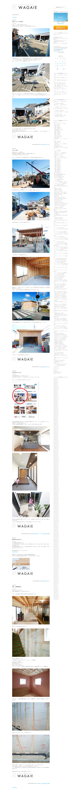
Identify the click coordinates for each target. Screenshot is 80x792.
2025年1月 (55, 396)
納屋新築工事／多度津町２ (58, 343)
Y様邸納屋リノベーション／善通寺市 (60, 143)
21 (57, 65)
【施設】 (55, 362)
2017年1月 (55, 517)
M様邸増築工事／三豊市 (58, 129)
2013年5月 (55, 573)
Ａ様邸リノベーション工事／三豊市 (59, 157)
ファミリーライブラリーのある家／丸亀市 (61, 264)
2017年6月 (55, 511)
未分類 (55, 370)
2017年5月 (55, 512)
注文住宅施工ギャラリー (57, 371)
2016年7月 (55, 525)
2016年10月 (55, 521)
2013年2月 (55, 577)
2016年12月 (55, 518)
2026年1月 (55, 385)
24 (62, 65)
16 (60, 63)
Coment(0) (43, 144)
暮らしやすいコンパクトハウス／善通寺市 (61, 328)
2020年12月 (55, 457)
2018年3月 (55, 499)
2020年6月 (55, 465)
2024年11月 (55, 399)
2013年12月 (55, 564)
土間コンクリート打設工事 (17, 21)
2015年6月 (55, 541)
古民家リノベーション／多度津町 (59, 152)
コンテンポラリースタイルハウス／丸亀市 (61, 239)
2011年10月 (55, 597)
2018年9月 (55, 492)
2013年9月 (55, 568)
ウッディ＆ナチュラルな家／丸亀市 (59, 231)
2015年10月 (55, 536)
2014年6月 (55, 557)
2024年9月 (55, 401)
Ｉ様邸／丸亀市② (57, 161)
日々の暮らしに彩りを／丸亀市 (59, 325)
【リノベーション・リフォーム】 (59, 123)
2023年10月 (55, 414)
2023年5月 (55, 420)
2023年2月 (55, 424)
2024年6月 (55, 405)
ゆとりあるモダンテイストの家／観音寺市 (61, 225)
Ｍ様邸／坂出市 (56, 165)
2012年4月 (55, 590)
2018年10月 (55, 490)
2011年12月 (55, 595)
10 (62, 61)
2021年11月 (55, 443)
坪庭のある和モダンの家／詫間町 (59, 297)
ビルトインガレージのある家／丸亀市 (60, 263)
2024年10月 (55, 400)
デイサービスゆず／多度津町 (58, 365)
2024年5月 (55, 406)
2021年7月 (55, 448)
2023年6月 (55, 419)
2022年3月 (55, 438)
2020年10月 (55, 460)
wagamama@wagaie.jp (59, 49)
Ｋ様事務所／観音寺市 (57, 194)
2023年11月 (55, 413)
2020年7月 (55, 464)
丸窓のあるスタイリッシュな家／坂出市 (60, 281)
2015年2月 (55, 546)
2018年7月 (55, 494)
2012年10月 (55, 582)
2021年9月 (55, 446)
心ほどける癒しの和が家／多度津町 (59, 319)
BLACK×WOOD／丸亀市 (45, 783)
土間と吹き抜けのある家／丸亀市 (59, 295)
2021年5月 (55, 451)
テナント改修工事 (57, 180)
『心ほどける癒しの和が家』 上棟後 (59, 115)
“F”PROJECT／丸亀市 (57, 217)
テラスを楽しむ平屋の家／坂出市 (59, 259)
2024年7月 (55, 404)
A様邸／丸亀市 (56, 124)
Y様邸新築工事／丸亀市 (58, 207)
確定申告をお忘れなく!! (17, 539)
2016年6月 (55, 526)
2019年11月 (55, 474)
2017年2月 (55, 516)
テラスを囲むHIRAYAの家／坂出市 (59, 258)
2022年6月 (55, 434)
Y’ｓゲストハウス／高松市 (58, 206)
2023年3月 (55, 423)
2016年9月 (55, 522)
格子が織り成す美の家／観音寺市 (59, 334)
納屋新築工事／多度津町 (58, 342)
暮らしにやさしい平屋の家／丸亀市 (59, 327)
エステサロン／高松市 (57, 178)
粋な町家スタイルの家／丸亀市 (59, 338)
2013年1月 (55, 578)
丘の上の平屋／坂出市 (57, 278)
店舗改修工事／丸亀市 (57, 189)
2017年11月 (55, 504)
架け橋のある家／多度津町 (58, 333)
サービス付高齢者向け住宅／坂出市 (59, 364)
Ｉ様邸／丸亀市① (57, 160)
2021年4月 (55, 452)
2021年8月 (55, 447)
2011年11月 (55, 596)
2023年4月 (55, 422)
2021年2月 (55, 455)
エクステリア (47, 144)
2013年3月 (55, 576)
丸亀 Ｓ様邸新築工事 (16, 586)
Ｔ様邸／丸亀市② (57, 171)
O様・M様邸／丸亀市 (57, 136)
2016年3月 (55, 530)
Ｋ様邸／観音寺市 (57, 164)
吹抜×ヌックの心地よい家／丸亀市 (59, 291)
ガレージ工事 (15, 150)
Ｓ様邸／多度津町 (57, 169)
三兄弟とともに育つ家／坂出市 (59, 276)
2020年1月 (55, 471)
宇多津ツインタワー (57, 155)
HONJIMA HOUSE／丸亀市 (58, 202)
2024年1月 (55, 410)
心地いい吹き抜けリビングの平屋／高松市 (61, 320)
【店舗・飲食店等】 (57, 173)
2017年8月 (55, 508)
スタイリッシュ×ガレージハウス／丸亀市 (60, 255)
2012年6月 (55, 587)
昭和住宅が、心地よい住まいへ (62, 85)
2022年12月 (55, 427)
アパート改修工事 (57, 150)
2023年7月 (55, 418)
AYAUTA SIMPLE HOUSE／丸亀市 (59, 198)
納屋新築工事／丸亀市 (57, 341)
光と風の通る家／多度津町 (58, 286)
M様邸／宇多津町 (57, 132)
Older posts (14, 17)
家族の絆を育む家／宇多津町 (58, 306)
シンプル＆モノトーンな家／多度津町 (60, 248)
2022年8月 (55, 432)
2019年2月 (55, 485)
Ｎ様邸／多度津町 (57, 166)
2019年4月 (55, 483)
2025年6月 (55, 392)
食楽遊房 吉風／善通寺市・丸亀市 (59, 193)
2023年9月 (55, 415)
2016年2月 (55, 531)
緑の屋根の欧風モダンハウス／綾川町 (60, 346)
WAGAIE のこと (36, 533)
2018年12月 (55, 488)
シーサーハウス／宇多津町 (58, 249)
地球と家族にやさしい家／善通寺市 (59, 296)
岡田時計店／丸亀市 (57, 188)
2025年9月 (55, 390)
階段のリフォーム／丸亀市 (58, 156)
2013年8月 (55, 569)
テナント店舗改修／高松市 (58, 179)
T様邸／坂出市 (56, 142)
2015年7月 (55, 540)
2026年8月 (55, 378)
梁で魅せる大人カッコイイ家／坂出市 (60, 336)
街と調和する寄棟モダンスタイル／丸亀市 (61, 350)
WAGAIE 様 (62, 103)
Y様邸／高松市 (56, 145)
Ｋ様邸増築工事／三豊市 (58, 361)
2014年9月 (55, 553)
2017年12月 (55, 503)
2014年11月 (55, 550)
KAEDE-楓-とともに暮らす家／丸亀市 (60, 203)
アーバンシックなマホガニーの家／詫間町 (61, 229)
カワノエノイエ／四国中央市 (58, 236)
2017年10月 (55, 506)
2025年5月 (55, 394)
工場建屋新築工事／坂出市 (58, 313)
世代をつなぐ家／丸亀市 (58, 277)
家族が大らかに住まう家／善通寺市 (59, 304)
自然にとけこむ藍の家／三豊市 (59, 348)
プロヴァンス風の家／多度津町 (59, 273)
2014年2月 (55, 562)
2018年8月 (55, 493)
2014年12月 (55, 549)
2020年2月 (55, 470)
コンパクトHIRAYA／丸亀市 (58, 241)
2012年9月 (55, 583)
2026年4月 (55, 383)
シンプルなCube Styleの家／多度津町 (60, 243)
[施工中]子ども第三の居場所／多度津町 (60, 211)
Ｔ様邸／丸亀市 (56, 170)
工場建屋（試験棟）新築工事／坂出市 (60, 314)
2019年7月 (55, 479)
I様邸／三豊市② (56, 128)
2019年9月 (55, 476)
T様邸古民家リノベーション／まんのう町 (60, 138)
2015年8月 (55, 539)
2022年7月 (55, 433)
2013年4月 (55, 574)
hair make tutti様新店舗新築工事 (59, 174)
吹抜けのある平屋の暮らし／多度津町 (60, 292)
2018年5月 (55, 497)
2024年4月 (55, 408)
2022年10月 (55, 429)
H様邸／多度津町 (57, 127)
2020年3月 (55, 469)
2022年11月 (55, 428)
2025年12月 (55, 386)
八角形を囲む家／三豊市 (58, 287)
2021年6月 (55, 450)
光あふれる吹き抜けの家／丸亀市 (59, 285)
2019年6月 (55, 480)
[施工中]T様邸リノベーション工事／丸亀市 (61, 147)
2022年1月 (55, 441)
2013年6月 (55, 572)
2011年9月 (55, 599)
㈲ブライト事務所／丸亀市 (58, 184)
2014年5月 (55, 558)
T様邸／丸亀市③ (57, 141)
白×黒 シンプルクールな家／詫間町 (59, 337)
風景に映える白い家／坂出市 (58, 360)
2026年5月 (55, 382)
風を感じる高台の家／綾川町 (59, 197)
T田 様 (61, 114)
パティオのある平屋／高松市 (45, 533)
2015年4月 (55, 544)
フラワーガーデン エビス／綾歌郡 (59, 183)
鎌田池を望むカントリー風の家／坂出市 (60, 355)
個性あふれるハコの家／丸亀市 (59, 283)
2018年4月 (55, 498)
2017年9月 (55, 507)
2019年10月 (55, 475)
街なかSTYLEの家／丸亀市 (58, 352)
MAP (66, 47)
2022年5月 (55, 436)
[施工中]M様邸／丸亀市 (57, 146)
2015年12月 (55, 534)
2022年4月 (55, 437)
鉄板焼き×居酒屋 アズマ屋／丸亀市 (60, 192)
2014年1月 (55, 563)
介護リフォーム (56, 151)
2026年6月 (55, 381)
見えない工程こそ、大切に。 (61, 82)
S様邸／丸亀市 (56, 137)
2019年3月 (55, 484)
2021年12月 (55, 442)
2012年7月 (55, 586)
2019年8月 (55, 478)
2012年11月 (55, 581)
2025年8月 (55, 391)
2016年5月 (55, 527)
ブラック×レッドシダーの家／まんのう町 (60, 267)
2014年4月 (55, 559)
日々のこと (55, 369)
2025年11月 (55, 387)
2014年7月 (55, 555)
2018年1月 (55, 502)
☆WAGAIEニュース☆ (16, 372)
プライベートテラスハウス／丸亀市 (59, 272)
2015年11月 (55, 535)
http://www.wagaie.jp (60, 23)
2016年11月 (55, 520)
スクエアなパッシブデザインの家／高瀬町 (61, 253)
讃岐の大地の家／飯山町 (58, 353)
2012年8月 (55, 585)
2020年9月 (55, 461)
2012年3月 (55, 591)
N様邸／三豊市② (57, 134)
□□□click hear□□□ (15, 551)
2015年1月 (55, 548)
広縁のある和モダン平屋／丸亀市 (59, 318)
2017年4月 (55, 513)
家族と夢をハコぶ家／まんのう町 (59, 305)
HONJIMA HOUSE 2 (57, 201)
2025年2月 (55, 395)
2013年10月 (55, 567)
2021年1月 (55, 456)
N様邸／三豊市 (56, 133)
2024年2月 (55, 409)
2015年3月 (55, 545)
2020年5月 (55, 466)
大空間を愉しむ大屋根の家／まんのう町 (60, 301)
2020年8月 (55, 462)
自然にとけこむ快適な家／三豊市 (59, 347)
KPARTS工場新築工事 (57, 175)
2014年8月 (55, 554)
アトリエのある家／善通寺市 (58, 227)
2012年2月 (55, 592)
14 (57, 63)
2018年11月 (55, 489)
